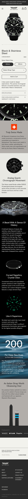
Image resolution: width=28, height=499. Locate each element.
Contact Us (18, 472)
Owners (4, 475)
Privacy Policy (19, 475)
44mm (8, 64)
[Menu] (2, 8)
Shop (3, 470)
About (3, 472)
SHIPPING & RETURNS (7, 478)
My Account (18, 470)
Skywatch (8, 494)
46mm (20, 64)
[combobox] (14, 70)
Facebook (5, 489)
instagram (5, 487)
